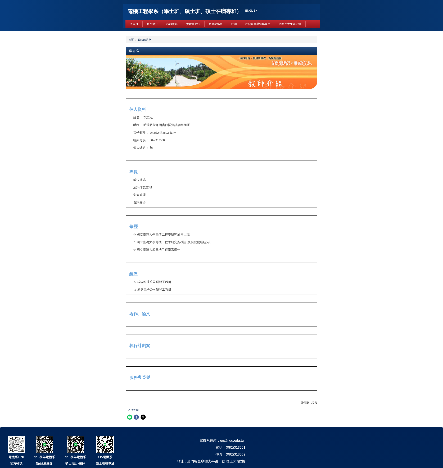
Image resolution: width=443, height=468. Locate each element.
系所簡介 (152, 23)
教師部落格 (216, 23)
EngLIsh (251, 10)
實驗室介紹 (193, 23)
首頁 (131, 39)
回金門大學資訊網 (290, 23)
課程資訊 (172, 23)
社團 (234, 23)
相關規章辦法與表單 (257, 23)
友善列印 (133, 409)
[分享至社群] (130, 418)
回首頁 (134, 23)
